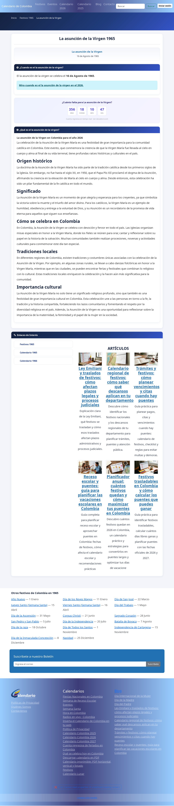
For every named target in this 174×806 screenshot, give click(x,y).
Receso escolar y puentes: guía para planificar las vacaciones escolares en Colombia (90, 492)
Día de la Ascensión (23, 615)
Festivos (40, 4)
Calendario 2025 (84, 6)
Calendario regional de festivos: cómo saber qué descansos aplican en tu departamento (119, 384)
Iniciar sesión (165, 5)
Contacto (109, 4)
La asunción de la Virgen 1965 (87, 38)
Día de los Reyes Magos (77, 599)
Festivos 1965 (27, 344)
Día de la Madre (124, 700)
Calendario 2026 (66, 6)
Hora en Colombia (74, 713)
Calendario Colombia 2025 (79, 733)
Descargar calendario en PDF (81, 757)
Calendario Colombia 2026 (79, 737)
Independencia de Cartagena (132, 627)
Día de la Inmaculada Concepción (32, 638)
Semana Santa (72, 709)
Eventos (52, 4)
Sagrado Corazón (125, 615)
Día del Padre (122, 704)
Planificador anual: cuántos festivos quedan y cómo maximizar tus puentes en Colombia (118, 495)
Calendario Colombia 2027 (79, 741)
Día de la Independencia (78, 621)
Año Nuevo (18, 599)
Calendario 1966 (28, 360)
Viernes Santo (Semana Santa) (81, 605)
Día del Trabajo (123, 605)
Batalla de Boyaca (125, 621)
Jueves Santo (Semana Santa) (29, 605)
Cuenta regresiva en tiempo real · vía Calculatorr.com (87, 119)
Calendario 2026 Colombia (87, 798)
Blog (98, 4)
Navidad (68, 638)
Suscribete (153, 664)
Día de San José (124, 599)
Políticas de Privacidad (25, 702)
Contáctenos (19, 711)
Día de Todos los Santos (78, 627)
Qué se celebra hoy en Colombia (83, 753)
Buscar (151, 6)
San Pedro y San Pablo (25, 621)
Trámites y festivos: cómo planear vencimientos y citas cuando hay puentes (146, 384)
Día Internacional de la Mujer (132, 696)
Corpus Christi (72, 615)
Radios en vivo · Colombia (79, 717)
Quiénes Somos (21, 707)
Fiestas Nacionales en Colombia (83, 696)
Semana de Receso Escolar (79, 700)
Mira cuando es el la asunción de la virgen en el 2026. (51, 85)
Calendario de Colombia (17, 6)
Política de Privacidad (76, 729)
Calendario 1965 (28, 352)
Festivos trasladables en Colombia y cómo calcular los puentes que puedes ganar (146, 492)
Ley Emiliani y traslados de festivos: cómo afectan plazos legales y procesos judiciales (90, 386)
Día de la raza (19, 627)
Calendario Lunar (73, 774)
